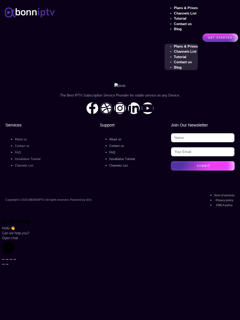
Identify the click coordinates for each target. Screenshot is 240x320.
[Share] (10, 259)
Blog (178, 29)
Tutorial (180, 57)
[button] (181, 37)
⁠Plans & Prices (186, 46)
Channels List (185, 51)
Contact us (183, 24)
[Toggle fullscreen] (7, 259)
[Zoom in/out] (3, 259)
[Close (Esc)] (14, 259)
